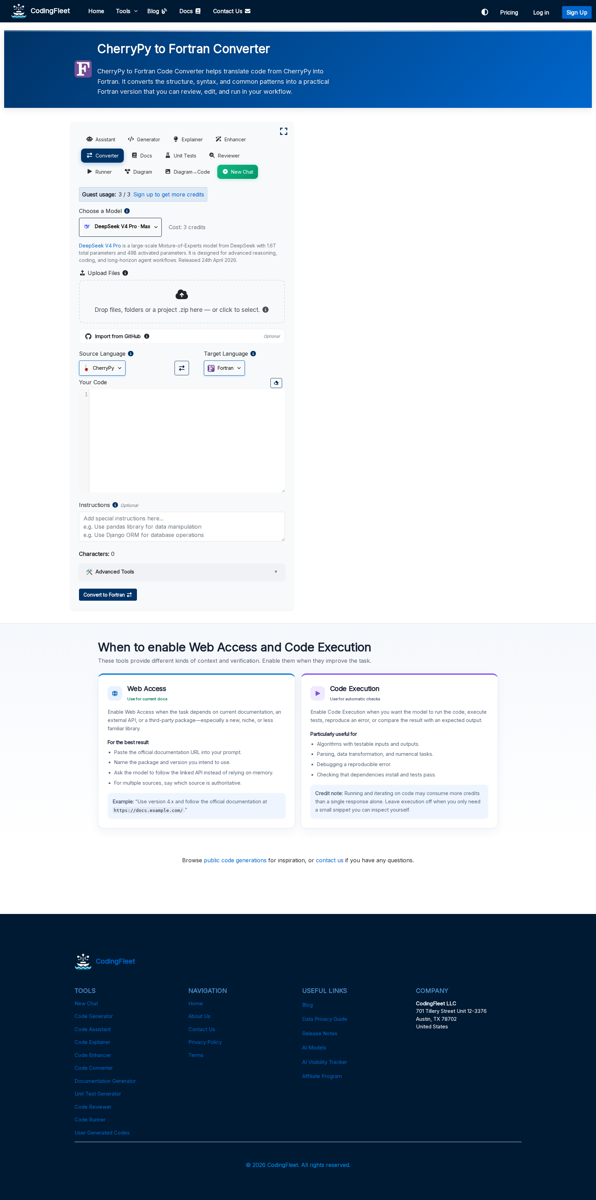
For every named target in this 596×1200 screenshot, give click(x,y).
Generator (148, 139)
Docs (187, 11)
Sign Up (576, 12)
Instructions (94, 504)
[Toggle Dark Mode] (484, 12)
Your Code (93, 382)
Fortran (225, 368)
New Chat (242, 172)
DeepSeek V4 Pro (100, 245)
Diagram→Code (192, 172)
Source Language (102, 353)
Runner (104, 172)
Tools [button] (123, 11)
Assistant (105, 139)
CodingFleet (48, 10)
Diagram (142, 172)
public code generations (235, 860)
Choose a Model (100, 210)
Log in (543, 12)
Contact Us (228, 11)
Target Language (226, 353)
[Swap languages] (182, 368)
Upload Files (107, 273)
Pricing (511, 12)
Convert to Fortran (104, 595)
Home (96, 11)
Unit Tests (185, 156)
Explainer (192, 139)
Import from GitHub (187, 336)
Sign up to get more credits (168, 194)
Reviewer (229, 156)
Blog (154, 11)
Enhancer (235, 139)
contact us (330, 860)
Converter (107, 156)
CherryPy (102, 368)
